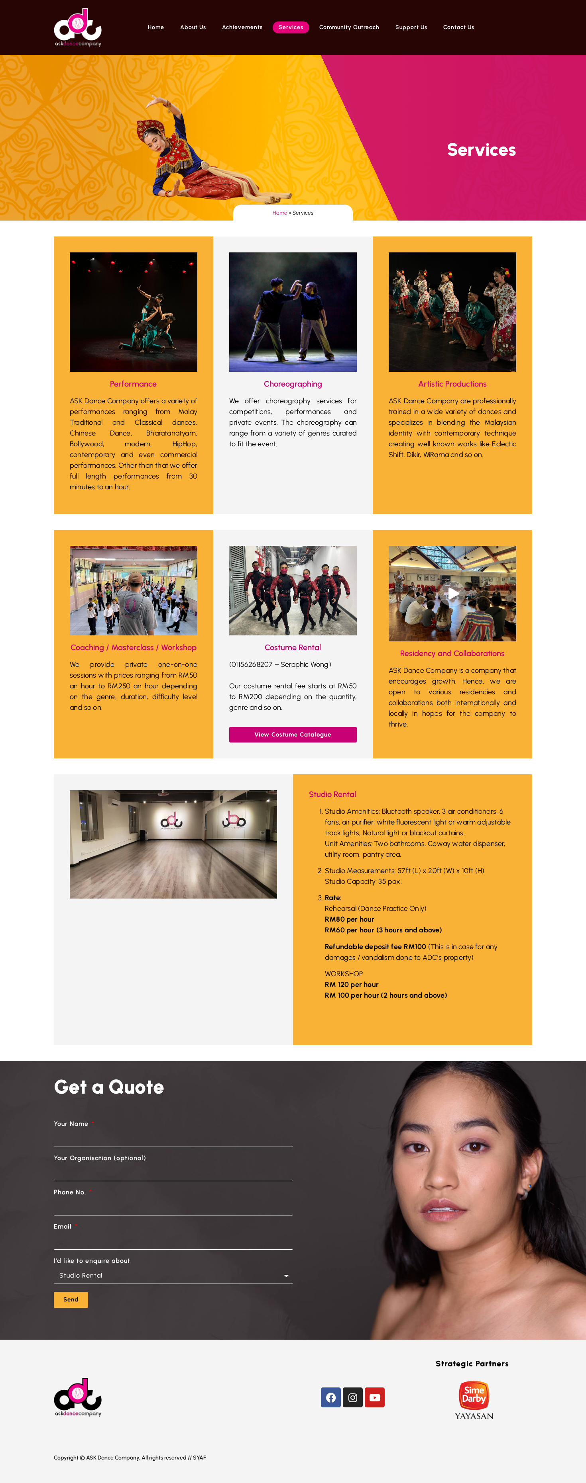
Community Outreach (349, 27)
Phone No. (71, 1192)
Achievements (242, 27)
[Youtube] (375, 1397)
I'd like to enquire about (92, 1261)
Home (156, 27)
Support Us (411, 27)
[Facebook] (331, 1397)
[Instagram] (353, 1397)
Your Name (72, 1124)
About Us (193, 27)
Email (64, 1226)
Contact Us (458, 27)
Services (291, 27)
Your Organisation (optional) (100, 1158)
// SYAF (197, 1457)
